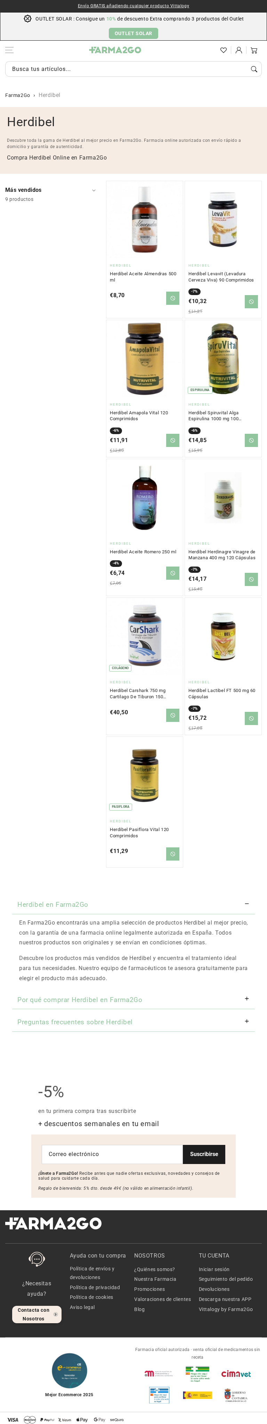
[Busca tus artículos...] (254, 69)
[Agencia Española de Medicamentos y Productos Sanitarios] (159, 1373)
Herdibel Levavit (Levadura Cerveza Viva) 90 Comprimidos (221, 277)
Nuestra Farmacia (155, 1279)
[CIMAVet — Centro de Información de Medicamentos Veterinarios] (236, 1373)
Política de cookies (91, 1297)
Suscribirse (204, 1154)
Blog (139, 1309)
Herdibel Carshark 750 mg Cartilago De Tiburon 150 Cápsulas (137, 694)
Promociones (149, 1289)
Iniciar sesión (214, 1269)
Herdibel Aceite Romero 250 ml (143, 551)
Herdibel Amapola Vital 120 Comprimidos (139, 416)
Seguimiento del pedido (226, 1279)
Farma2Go (17, 95)
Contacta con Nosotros (33, 1314)
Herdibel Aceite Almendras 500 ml (143, 277)
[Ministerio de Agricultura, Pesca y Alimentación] (197, 1395)
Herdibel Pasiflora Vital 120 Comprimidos (139, 832)
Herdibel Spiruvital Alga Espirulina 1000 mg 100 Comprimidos (213, 416)
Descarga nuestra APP (225, 1299)
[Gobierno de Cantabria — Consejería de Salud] (236, 1395)
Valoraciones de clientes (162, 1299)
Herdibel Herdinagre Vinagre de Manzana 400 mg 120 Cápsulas (222, 555)
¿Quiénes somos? (154, 1269)
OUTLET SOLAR (133, 33)
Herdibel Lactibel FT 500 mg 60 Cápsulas (222, 693)
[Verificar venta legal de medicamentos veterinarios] (159, 1395)
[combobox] (133, 69)
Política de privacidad (95, 1287)
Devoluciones (214, 1289)
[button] (208, 50)
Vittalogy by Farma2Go (226, 1309)
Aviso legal (82, 1307)
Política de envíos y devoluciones (92, 1273)
